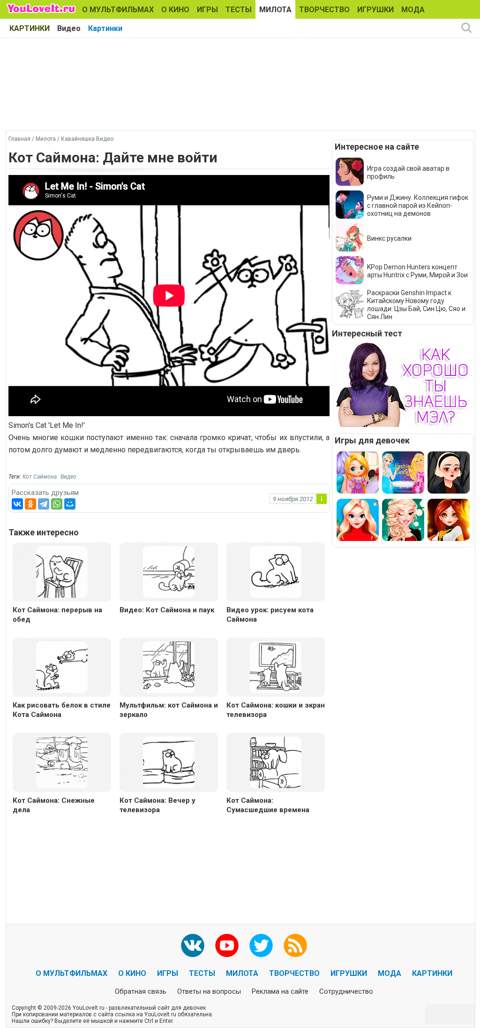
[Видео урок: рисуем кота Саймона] (275, 571)
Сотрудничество (346, 991)
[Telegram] (43, 504)
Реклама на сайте (280, 991)
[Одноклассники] (30, 504)
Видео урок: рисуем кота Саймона (270, 615)
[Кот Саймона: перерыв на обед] (62, 571)
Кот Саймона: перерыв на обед (57, 615)
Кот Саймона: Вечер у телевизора (157, 805)
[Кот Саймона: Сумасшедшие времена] (275, 762)
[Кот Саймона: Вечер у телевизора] (169, 762)
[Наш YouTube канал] (227, 945)
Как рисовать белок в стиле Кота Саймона (62, 710)
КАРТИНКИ (29, 28)
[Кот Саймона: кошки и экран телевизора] (275, 666)
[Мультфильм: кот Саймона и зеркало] (169, 666)
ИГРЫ (207, 9)
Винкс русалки (389, 238)
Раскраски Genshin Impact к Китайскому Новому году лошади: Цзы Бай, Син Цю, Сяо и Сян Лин (416, 304)
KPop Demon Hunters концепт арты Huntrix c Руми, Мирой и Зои (417, 271)
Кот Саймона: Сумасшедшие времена (267, 805)
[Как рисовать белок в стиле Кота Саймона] (62, 666)
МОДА (413, 9)
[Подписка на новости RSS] (295, 945)
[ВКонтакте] (17, 504)
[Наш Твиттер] (261, 945)
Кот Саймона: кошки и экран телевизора (275, 710)
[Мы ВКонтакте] (192, 945)
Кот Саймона (39, 476)
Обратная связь (140, 991)
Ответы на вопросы (209, 991)
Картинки (105, 28)
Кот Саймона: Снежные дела (54, 805)
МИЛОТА (275, 9)
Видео (69, 28)
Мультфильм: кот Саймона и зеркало (169, 710)
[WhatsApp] (56, 504)
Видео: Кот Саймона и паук (167, 610)
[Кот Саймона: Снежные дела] (62, 762)
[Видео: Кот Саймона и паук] (169, 571)
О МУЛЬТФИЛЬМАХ (118, 9)
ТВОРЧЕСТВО (324, 9)
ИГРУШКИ (375, 9)
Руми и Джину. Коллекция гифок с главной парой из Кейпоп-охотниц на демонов (417, 205)
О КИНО (175, 9)
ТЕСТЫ (238, 9)
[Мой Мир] (69, 504)
